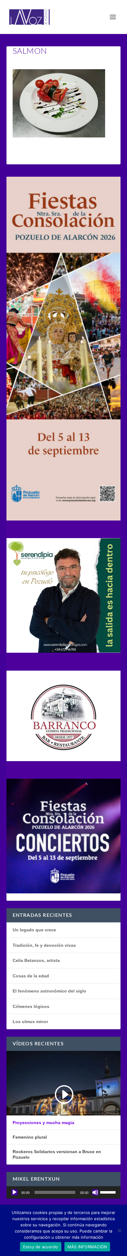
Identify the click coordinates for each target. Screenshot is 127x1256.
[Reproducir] (14, 1192)
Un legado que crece (34, 929)
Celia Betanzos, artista (36, 960)
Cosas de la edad (31, 975)
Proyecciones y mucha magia (43, 1122)
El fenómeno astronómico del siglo (49, 990)
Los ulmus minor (30, 1021)
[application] (63, 1192)
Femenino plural (30, 1137)
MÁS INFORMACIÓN (87, 1246)
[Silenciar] (95, 1192)
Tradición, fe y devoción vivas (44, 945)
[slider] (108, 1191)
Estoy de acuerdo (40, 1246)
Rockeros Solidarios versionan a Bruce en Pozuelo (57, 1154)
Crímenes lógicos (31, 1006)
